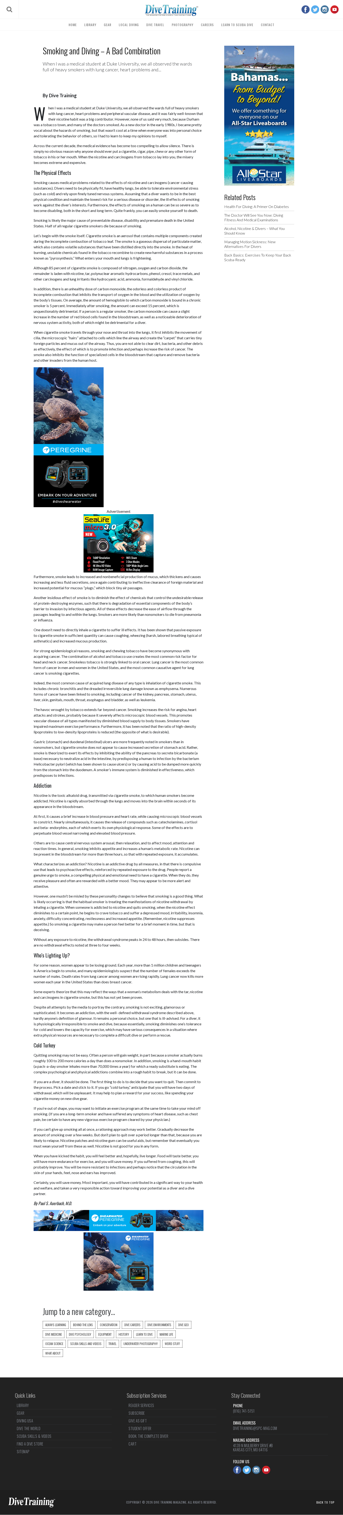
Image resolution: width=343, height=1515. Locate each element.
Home (73, 24)
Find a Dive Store (30, 1444)
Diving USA (25, 1421)
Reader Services (141, 1406)
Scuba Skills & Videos (34, 1436)
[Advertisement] (259, 341)
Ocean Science (54, 1343)
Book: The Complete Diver (148, 1436)
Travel (112, 1343)
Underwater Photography (140, 1343)
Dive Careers (132, 1324)
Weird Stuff (172, 1343)
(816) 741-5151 (244, 1411)
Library (90, 24)
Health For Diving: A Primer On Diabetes (256, 206)
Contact (267, 24)
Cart (132, 1444)
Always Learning (55, 1324)
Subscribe (137, 1413)
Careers (207, 24)
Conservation (108, 1324)
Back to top (325, 1502)
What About (52, 1353)
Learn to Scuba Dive (237, 24)
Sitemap (23, 1451)
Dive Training (63, 95)
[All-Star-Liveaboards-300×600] (259, 184)
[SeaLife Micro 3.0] (119, 571)
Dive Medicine (53, 1334)
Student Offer (140, 1428)
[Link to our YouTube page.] (334, 9)
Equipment (105, 1334)
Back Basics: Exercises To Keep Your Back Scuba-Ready (257, 257)
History (124, 1334)
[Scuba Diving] (171, 10)
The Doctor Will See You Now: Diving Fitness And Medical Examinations (253, 217)
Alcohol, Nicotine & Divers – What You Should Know (254, 230)
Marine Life (166, 1334)
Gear (107, 24)
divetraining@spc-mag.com (255, 1428)
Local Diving (129, 24)
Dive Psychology (80, 1334)
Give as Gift (138, 1421)
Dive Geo (183, 1324)
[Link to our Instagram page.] (325, 9)
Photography (182, 24)
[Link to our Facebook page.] (305, 9)
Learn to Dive (144, 1334)
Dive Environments (159, 1324)
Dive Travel (155, 24)
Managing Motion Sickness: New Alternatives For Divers (250, 244)
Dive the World (28, 1428)
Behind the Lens (83, 1324)
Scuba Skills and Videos (86, 1343)
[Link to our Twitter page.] (315, 9)
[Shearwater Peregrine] (69, 505)
